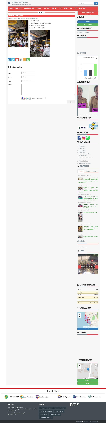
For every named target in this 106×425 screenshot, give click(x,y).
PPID (60, 8)
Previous (79, 267)
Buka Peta (87, 329)
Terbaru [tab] (81, 171)
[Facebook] (9, 59)
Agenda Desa (81, 150)
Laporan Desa (82, 160)
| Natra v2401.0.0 (94, 421)
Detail (87, 383)
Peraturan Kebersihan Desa (86, 157)
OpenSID (96, 327)
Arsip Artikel (84, 166)
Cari (96, 3)
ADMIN (88, 22)
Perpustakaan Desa (83, 161)
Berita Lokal (35, 18)
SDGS (75, 8)
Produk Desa (81, 152)
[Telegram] (20, 59)
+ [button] (79, 314)
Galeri (81, 251)
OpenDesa (79, 421)
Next (96, 267)
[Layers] (96, 314)
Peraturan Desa (82, 155)
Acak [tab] (95, 171)
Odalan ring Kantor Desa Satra (88, 269)
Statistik (82, 53)
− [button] (79, 316)
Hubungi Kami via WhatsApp (84, 32)
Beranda (11, 8)
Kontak (54, 8)
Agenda (82, 241)
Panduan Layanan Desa (84, 154)
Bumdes (66, 8)
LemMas (39, 8)
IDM (71, 8)
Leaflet (85, 327)
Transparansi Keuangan (84, 163)
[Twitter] (13, 59)
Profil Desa (18, 8)
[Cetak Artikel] (24, 59)
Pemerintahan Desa (29, 8)
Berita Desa (81, 146)
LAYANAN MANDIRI (88, 25)
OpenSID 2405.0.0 (87, 421)
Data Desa (46, 8)
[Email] (17, 59)
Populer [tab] (88, 171)
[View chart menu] (97, 58)
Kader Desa (82, 8)
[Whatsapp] (28, 59)
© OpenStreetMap (90, 327)
